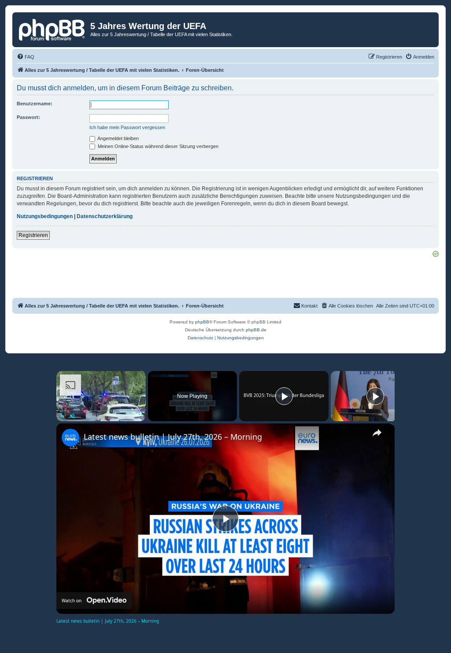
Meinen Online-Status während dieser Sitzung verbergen (157, 146)
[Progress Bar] (101, 410)
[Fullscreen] (140, 416)
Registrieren (33, 235)
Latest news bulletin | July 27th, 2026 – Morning (173, 436)
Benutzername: (34, 103)
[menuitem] (25, 57)
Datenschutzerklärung (105, 216)
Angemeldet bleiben (117, 138)
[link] (70, 437)
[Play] (61, 416)
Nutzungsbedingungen (45, 216)
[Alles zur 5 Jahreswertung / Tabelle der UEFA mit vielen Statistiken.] (52, 29)
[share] (377, 433)
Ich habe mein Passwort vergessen (127, 127)
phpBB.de (256, 329)
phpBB (202, 321)
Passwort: (28, 117)
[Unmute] (72, 416)
